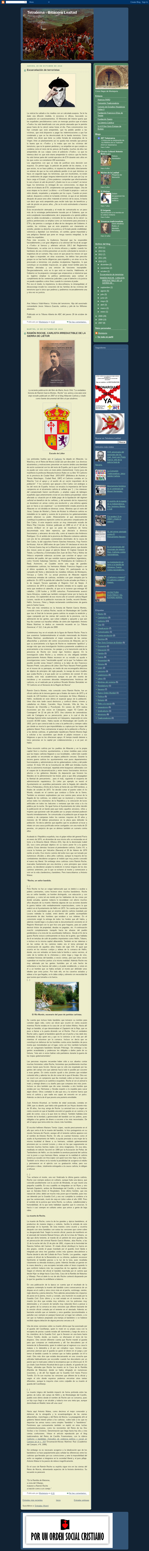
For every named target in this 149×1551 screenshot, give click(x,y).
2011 (100, 258)
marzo (103, 308)
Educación (102, 650)
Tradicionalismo (104, 718)
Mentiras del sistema (106, 682)
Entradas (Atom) (42, 1506)
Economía (102, 646)
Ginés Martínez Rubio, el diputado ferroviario (118, 227)
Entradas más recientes (33, 1500)
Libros (100, 679)
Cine (99, 625)
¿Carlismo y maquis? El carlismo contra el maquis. (116, 579)
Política (101, 697)
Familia (101, 653)
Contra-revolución (105, 636)
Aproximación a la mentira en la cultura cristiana (112, 214)
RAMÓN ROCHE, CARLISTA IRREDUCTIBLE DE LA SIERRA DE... (112, 280)
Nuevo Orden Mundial (107, 693)
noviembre (105, 268)
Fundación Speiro (105, 119)
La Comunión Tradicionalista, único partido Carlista (116, 473)
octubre (104, 271)
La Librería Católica (106, 123)
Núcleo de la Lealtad (110, 173)
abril (103, 305)
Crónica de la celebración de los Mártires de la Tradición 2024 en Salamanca (112, 142)
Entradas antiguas (81, 1500)
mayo (103, 301)
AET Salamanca (108, 138)
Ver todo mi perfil (105, 337)
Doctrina (101, 639)
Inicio (58, 1500)
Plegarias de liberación (117, 176)
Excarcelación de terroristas (43, 70)
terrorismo (102, 714)
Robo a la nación (105, 704)
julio (102, 294)
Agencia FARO (104, 100)
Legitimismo (103, 675)
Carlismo (58, 459)
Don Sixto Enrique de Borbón (110, 643)
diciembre (105, 265)
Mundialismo (103, 686)
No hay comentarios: (78, 322)
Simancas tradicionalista (112, 221)
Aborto (100, 614)
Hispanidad (102, 661)
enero (103, 312)
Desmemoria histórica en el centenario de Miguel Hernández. (116, 488)
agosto (104, 291)
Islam (100, 668)
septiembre (105, 287)
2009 (100, 316)
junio (103, 298)
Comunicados (103, 632)
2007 (100, 323)
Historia (101, 664)
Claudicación (103, 628)
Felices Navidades (116, 157)
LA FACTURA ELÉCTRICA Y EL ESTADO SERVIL (115, 595)
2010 (100, 262)
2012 (100, 255)
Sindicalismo (103, 711)
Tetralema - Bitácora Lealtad (52, 12)
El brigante (106, 210)
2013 (100, 251)
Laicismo (101, 671)
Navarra (101, 689)
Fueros (100, 657)
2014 (100, 248)
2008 (100, 320)
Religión (101, 700)
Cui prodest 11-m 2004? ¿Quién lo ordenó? (114, 519)
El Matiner (105, 191)
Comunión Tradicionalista (108, 103)
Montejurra (102, 333)
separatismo (103, 707)
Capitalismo (103, 618)
